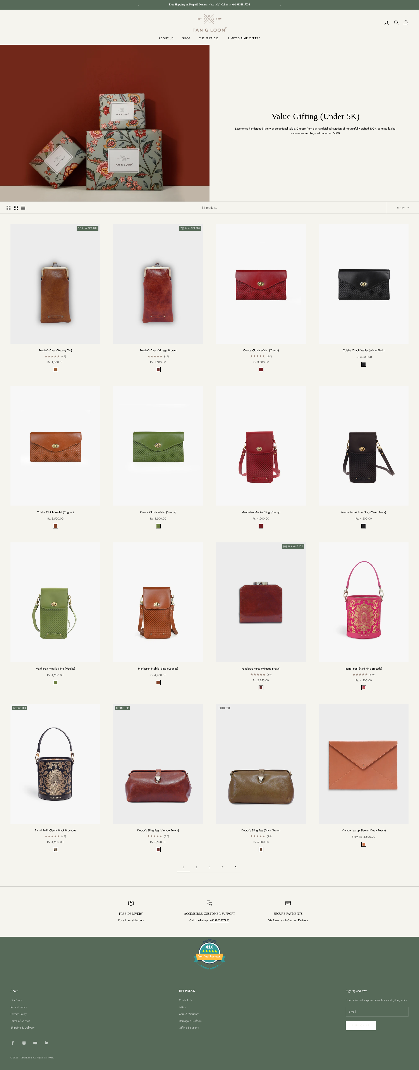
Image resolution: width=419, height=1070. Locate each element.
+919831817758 (219, 920)
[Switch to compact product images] (23, 208)
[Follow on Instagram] (24, 1043)
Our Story (16, 1000)
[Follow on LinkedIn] (47, 1043)
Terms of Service (20, 1021)
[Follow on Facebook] (12, 1043)
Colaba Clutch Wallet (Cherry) (261, 350)
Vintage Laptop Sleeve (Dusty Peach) (364, 830)
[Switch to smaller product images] (16, 208)
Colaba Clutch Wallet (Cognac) (55, 512)
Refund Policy (18, 1007)
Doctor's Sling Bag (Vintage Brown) (158, 830)
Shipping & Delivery (22, 1028)
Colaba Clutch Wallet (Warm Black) (364, 350)
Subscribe (360, 1025)
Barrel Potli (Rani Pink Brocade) (363, 669)
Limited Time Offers (244, 38)
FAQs (182, 1007)
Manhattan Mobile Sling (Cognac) (158, 669)
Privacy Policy (18, 1014)
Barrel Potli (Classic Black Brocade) (55, 830)
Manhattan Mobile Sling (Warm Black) (363, 512)
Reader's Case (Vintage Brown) (158, 350)
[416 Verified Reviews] (209, 972)
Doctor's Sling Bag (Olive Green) (260, 830)
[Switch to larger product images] (8, 208)
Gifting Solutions (189, 1028)
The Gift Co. (209, 38)
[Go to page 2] (235, 867)
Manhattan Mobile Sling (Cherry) (261, 512)
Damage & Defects (190, 1021)
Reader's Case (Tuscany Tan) (55, 350)
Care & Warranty (189, 1014)
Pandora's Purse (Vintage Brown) (261, 669)
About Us (166, 38)
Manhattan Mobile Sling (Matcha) (55, 669)
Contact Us (185, 1000)
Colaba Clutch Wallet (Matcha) (158, 512)
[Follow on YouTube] (35, 1043)
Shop (186, 38)
